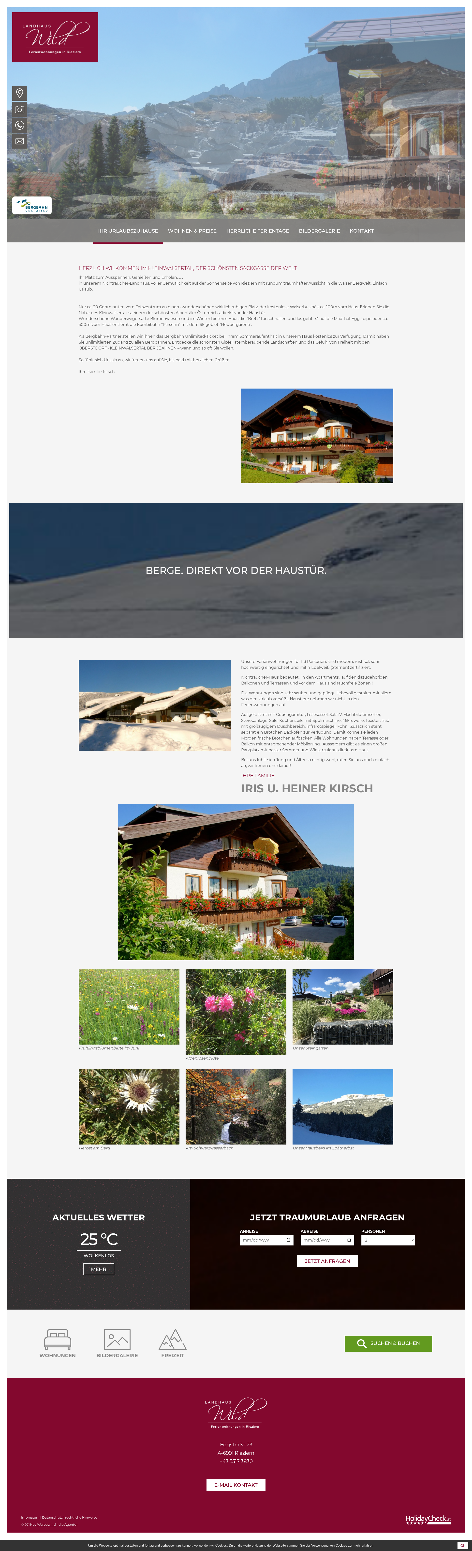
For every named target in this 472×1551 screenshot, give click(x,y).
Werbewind (46, 1524)
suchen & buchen (395, 1343)
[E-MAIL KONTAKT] (19, 141)
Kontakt (362, 231)
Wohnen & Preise (192, 231)
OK (462, 1546)
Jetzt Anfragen (327, 1261)
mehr (98, 1269)
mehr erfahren (363, 1545)
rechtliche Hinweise (81, 1517)
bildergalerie (117, 1355)
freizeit (172, 1355)
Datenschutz (52, 1517)
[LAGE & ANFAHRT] (19, 93)
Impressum (30, 1517)
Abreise (310, 1231)
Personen (373, 1231)
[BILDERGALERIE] (19, 109)
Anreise (249, 1231)
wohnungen (57, 1355)
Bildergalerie (319, 231)
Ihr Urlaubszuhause (128, 231)
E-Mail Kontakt (236, 1485)
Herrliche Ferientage (257, 231)
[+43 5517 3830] (19, 125)
